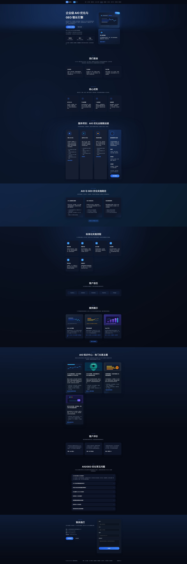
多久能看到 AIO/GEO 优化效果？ (78, 491)
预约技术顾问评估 (70, 422)
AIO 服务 (86, 560)
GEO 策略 (91, 560)
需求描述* (100, 538)
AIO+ (69, 2)
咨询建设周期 (98, 156)
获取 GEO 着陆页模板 (90, 391)
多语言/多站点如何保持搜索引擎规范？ (79, 487)
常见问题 (106, 560)
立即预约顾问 (69, 538)
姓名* (100, 521)
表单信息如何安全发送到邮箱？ (78, 508)
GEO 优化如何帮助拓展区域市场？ (79, 483)
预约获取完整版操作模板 (71, 391)
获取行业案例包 (93, 341)
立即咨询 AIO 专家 (70, 26)
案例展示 (99, 560)
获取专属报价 (115, 175)
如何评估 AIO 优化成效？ (77, 504)
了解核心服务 (79, 26)
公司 (99, 527)
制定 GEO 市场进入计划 (93, 220)
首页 (83, 560)
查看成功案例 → (103, 41)
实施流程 (95, 560)
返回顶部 (77, 538)
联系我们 (110, 560)
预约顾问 (83, 156)
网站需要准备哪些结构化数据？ (78, 500)
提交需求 (109, 548)
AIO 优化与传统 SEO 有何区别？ (78, 475)
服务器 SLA (119, 560)
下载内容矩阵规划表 (108, 389)
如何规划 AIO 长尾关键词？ (77, 496)
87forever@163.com (72, 532)
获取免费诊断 (70, 160)
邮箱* (100, 532)
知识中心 (103, 560)
